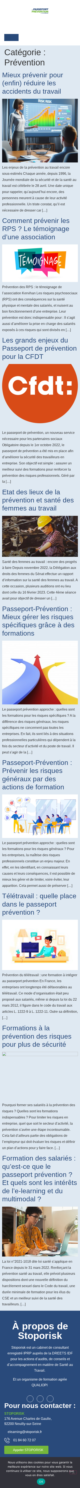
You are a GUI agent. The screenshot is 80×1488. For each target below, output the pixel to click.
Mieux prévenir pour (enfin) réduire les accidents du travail (32, 83)
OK (41, 1481)
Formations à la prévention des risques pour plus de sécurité (36, 1036)
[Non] (73, 1472)
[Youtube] (50, 1398)
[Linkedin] (40, 1398)
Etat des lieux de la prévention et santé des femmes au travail (38, 500)
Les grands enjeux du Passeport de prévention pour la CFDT (39, 348)
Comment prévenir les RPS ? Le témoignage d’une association (36, 229)
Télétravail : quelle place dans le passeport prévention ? (39, 904)
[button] (7, 37)
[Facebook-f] (30, 1398)
